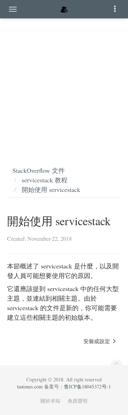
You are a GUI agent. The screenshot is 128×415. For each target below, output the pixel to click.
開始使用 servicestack (51, 189)
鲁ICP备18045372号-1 (87, 386)
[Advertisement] (64, 85)
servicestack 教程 (45, 180)
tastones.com (30, 386)
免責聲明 (77, 400)
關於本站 (50, 400)
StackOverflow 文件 (38, 170)
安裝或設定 (97, 341)
